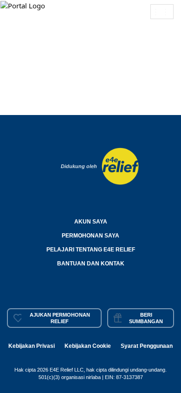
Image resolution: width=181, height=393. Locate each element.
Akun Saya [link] (90, 221)
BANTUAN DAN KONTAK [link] (90, 263)
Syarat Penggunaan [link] (147, 346)
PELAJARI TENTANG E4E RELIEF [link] (90, 249)
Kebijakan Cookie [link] (88, 346)
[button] (23, 5)
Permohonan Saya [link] (90, 235)
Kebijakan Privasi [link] (31, 346)
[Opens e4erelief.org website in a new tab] (120, 165)
